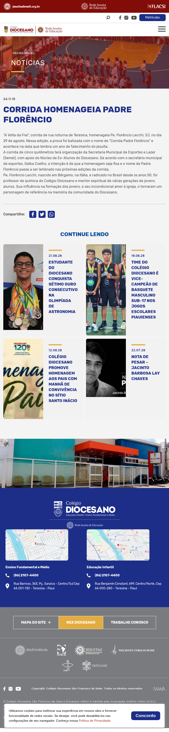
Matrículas (152, 17)
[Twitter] (42, 214)
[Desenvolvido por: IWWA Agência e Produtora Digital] (159, 689)
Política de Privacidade (94, 720)
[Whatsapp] (51, 214)
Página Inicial (24, 53)
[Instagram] (126, 18)
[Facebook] (120, 18)
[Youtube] (134, 18)
